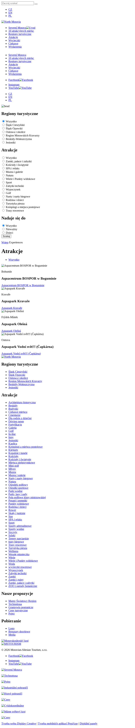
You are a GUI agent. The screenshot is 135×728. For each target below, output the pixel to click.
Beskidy (13, 405)
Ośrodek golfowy (18, 484)
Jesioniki (10, 142)
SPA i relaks (12, 168)
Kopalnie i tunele (17, 453)
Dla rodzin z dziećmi (19, 418)
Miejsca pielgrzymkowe (21, 462)
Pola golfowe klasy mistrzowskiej (27, 497)
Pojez (11, 613)
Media (11, 634)
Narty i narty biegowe (18, 196)
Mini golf (13, 465)
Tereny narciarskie (18, 538)
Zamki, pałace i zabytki (19, 161)
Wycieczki (14, 40)
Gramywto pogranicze (20, 607)
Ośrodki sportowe (18, 487)
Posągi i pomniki (17, 500)
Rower (12, 510)
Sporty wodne (16, 529)
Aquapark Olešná (11, 330)
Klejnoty (13, 449)
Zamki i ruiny (16, 579)
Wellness (13, 551)
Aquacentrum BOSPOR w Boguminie (22, 285)
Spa (10, 516)
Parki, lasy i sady (17, 494)
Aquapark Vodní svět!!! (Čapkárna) (21, 353)
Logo (11, 628)
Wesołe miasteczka (18, 554)
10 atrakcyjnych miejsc (21, 30)
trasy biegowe (16, 541)
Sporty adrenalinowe (19, 525)
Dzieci (9, 232)
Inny (11, 437)
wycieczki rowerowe (20, 567)
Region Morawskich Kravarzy (23, 135)
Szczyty (12, 532)
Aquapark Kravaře (11, 307)
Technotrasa (15, 604)
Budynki (13, 408)
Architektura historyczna (22, 402)
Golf (8, 192)
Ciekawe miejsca (17, 411)
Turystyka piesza (15, 203)
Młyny (12, 468)
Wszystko (11, 121)
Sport (9, 182)
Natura (9, 175)
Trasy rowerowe (15, 210)
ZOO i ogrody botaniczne (22, 586)
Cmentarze (14, 415)
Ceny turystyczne (18, 610)
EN (10, 12)
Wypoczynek (13, 189)
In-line (12, 434)
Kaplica (12, 443)
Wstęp (4, 242)
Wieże (11, 557)
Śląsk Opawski (14, 128)
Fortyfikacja (15, 424)
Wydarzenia (15, 46)
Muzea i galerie (14, 171)
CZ (10, 9)
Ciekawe (13, 43)
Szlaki (11, 535)
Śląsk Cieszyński (15, 124)
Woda (11, 563)
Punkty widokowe (18, 503)
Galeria (12, 427)
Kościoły (13, 456)
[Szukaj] (36, 4)
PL (10, 15)
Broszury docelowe (19, 631)
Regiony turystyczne (19, 34)
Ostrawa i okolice (15, 131)
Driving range (16, 421)
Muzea (12, 472)
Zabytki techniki (15, 185)
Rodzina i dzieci (15, 200)
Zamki (12, 576)
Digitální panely (88, 723)
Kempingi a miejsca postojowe (23, 207)
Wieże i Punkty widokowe (20, 178)
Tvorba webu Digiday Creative (18, 723)
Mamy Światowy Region (22, 600)
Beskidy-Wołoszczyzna (19, 139)
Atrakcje (13, 37)
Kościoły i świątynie (17, 164)
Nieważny (11, 229)
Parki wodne (15, 491)
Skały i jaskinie (16, 513)
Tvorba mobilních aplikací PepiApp (58, 723)
